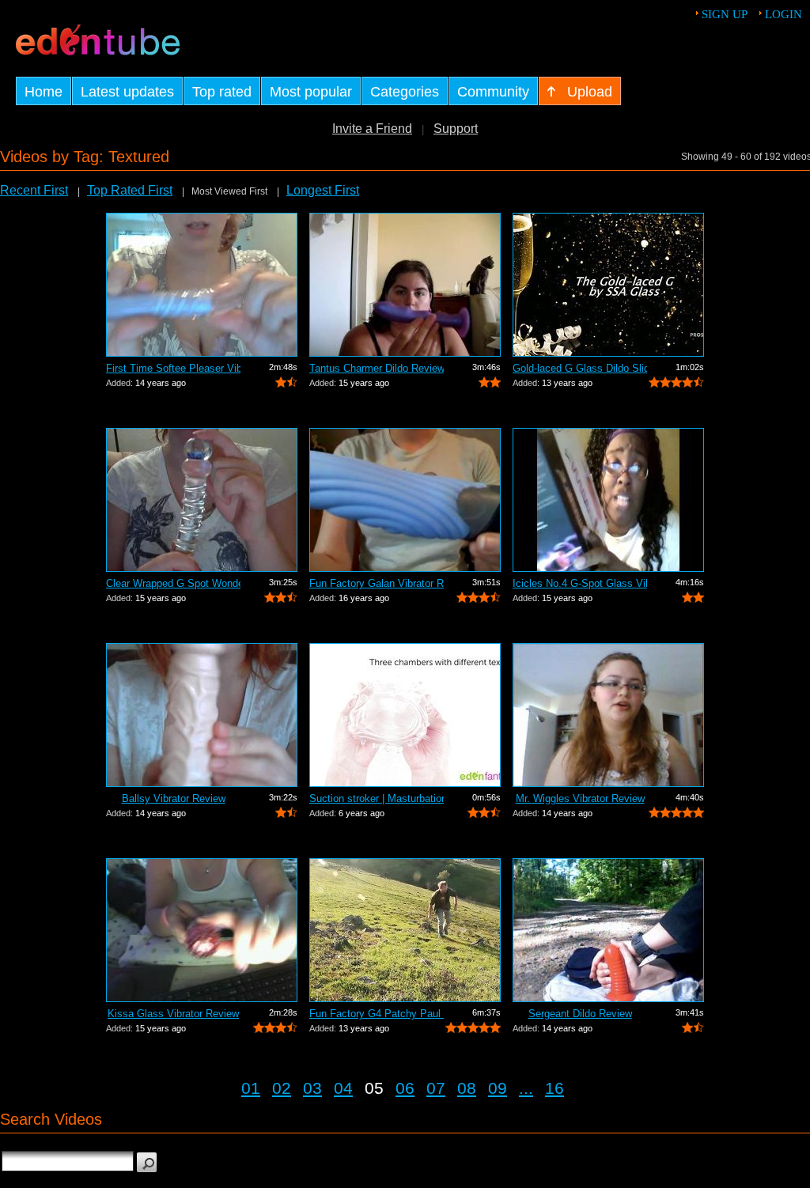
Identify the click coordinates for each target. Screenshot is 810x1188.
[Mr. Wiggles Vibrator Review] (608, 715)
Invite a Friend (372, 128)
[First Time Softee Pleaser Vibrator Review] (202, 285)
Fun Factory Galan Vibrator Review (376, 583)
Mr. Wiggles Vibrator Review (580, 798)
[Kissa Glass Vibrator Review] (202, 930)
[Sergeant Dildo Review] (608, 930)
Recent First (34, 190)
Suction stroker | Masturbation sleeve (376, 798)
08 (466, 1088)
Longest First (322, 190)
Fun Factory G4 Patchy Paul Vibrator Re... (376, 1014)
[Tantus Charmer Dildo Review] (405, 285)
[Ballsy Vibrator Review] (202, 715)
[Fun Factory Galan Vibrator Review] (405, 500)
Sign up (725, 14)
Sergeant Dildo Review (580, 1014)
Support (455, 128)
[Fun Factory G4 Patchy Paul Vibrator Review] (405, 930)
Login (783, 14)
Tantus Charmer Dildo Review (376, 368)
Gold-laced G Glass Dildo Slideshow (580, 368)
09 (497, 1088)
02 (281, 1088)
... (526, 1088)
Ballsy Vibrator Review (173, 798)
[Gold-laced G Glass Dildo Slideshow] (608, 285)
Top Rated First (129, 190)
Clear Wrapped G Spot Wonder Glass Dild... (173, 583)
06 (405, 1088)
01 (250, 1088)
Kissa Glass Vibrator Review (173, 1014)
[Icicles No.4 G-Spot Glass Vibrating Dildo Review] (608, 500)
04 (343, 1088)
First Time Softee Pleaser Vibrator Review (173, 368)
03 (312, 1088)
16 (554, 1088)
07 (435, 1088)
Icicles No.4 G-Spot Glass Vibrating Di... (580, 583)
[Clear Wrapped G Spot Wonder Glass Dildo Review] (202, 500)
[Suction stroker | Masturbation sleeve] (405, 715)
